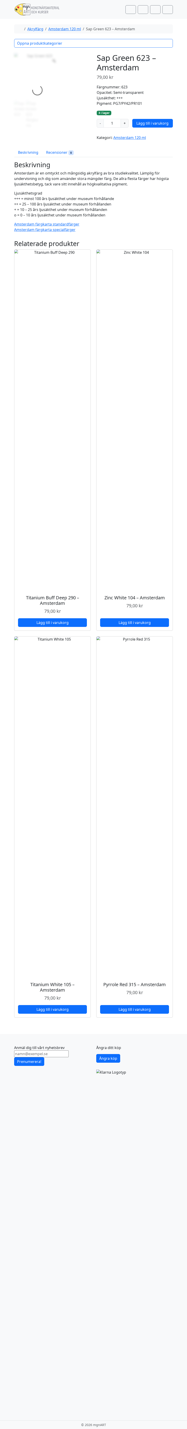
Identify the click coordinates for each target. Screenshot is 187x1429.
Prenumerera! (29, 1061)
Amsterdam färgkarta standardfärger (46, 224)
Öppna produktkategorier (39, 43)
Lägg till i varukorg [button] (52, 622)
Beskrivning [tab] (28, 152)
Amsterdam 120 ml (64, 28)
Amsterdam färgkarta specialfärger (44, 229)
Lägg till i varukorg (152, 123)
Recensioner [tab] (59, 152)
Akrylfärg (35, 28)
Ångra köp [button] (108, 1058)
